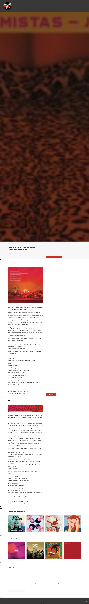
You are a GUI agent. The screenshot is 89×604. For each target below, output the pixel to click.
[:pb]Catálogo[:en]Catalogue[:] (42, 6)
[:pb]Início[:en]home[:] (23, 6)
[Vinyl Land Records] (7, 6)
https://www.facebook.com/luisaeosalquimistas (18, 393)
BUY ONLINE (51, 394)
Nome (9, 583)
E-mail (34, 583)
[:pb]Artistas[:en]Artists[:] (62, 6)
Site (59, 583)
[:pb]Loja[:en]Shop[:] (79, 6)
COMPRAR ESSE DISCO (54, 256)
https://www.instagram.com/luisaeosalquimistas (18, 391)
